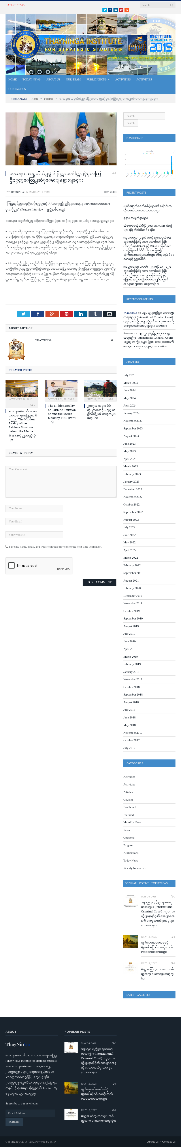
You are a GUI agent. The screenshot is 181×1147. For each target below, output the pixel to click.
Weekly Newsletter (134, 868)
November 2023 (133, 420)
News (126, 830)
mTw (52, 1141)
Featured (110, 192)
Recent (144, 883)
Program (128, 845)
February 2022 (132, 565)
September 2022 (133, 512)
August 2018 (131, 702)
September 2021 (133, 572)
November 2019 (133, 603)
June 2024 (129, 390)
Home (12, 79)
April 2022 (129, 550)
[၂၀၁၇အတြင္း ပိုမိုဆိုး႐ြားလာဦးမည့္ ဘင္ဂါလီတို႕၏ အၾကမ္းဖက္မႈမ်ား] (100, 390)
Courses (128, 799)
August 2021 (131, 580)
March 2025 (130, 382)
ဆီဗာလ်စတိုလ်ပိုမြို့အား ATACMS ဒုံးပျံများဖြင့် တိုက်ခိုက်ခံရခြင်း (71, 5)
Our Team (73, 79)
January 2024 (131, 413)
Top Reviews (159, 883)
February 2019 (132, 664)
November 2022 (133, 496)
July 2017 (129, 748)
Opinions (128, 837)
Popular (131, 883)
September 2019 (133, 618)
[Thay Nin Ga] (90, 43)
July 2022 (129, 527)
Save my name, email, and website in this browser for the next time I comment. (55, 546)
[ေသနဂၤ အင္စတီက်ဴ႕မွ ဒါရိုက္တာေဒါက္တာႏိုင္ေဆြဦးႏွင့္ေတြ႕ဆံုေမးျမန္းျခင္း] (61, 139)
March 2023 (130, 466)
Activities (123, 79)
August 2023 (131, 436)
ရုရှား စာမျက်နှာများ (135, 218)
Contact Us (17, 89)
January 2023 (131, 481)
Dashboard (129, 807)
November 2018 (133, 679)
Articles (128, 792)
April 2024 (129, 405)
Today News (32, 79)
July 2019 (129, 633)
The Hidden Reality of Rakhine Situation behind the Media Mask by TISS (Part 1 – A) (62, 414)
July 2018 (129, 709)
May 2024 (129, 398)
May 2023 (129, 451)
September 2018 (133, 694)
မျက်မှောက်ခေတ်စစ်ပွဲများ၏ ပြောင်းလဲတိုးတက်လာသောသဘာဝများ (157, 947)
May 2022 (129, 542)
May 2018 (129, 725)
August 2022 (131, 519)
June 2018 (129, 717)
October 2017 (131, 740)
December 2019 (132, 595)
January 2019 (131, 671)
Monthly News (132, 822)
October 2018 (131, 687)
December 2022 (132, 489)
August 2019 (131, 626)
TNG (31, 1141)
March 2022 (130, 557)
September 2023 (133, 428)
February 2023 (132, 474)
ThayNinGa (16, 192)
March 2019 (130, 656)
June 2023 (129, 443)
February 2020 (132, 588)
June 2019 (129, 641)
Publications (97, 79)
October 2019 (131, 611)
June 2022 (129, 535)
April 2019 (129, 649)
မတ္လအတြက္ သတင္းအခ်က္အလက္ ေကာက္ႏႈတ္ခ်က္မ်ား (157, 973)
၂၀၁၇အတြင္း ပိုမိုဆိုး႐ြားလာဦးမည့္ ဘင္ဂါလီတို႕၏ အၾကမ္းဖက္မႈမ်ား (102, 412)
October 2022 (131, 504)
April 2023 (129, 459)
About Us (53, 79)
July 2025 (129, 375)
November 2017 (133, 732)
